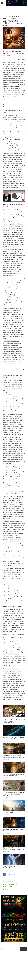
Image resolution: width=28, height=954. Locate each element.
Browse (23, 949)
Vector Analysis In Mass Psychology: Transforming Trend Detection (13, 738)
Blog (24, 7)
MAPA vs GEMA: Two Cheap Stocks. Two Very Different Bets (13, 775)
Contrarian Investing (9, 881)
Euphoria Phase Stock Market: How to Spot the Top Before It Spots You (13, 848)
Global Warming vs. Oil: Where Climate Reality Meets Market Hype (13, 756)
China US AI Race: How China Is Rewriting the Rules (12, 867)
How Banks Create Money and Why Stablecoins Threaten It (13, 830)
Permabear (6, 889)
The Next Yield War (8, 812)
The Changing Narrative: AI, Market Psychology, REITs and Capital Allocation (13, 794)
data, (20, 675)
